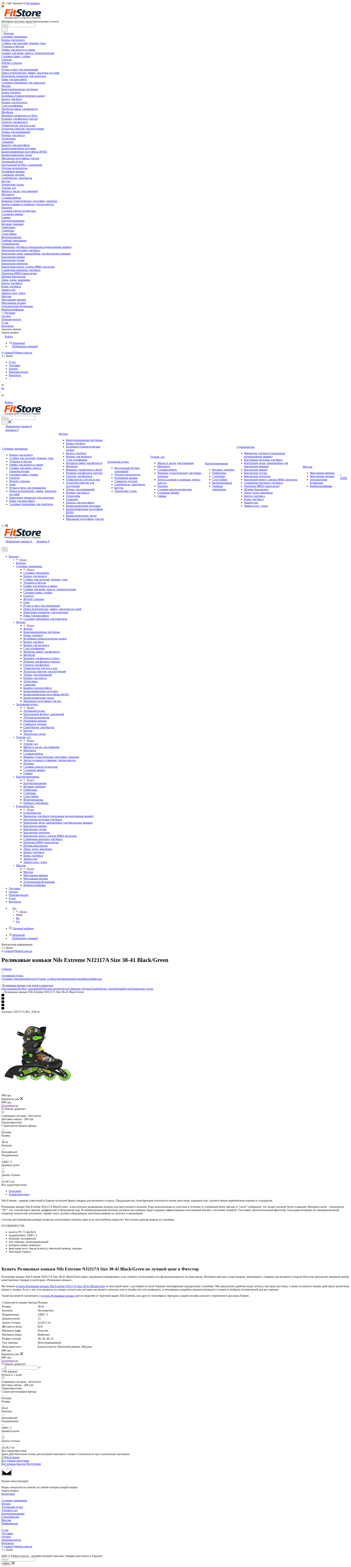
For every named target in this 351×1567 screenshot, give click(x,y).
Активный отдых (34, 710)
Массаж (28, 872)
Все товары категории (15, 1460)
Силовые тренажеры (36, 572)
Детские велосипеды (55, 988)
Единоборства (32, 812)
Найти (6, 1563)
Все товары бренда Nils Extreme (21, 1463)
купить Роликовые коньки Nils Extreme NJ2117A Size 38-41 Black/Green (60, 1286)
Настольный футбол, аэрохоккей (21, 988)
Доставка (7, 1533)
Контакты (7, 1543)
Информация (9, 1523)
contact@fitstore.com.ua (18, 352)
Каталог (21, 563)
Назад (23, 559)
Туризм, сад (30, 743)
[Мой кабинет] (3, 545)
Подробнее (33, 3)
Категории (8, 1493)
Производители (11, 1539)
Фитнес (28, 628)
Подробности (9, 1105)
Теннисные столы (142, 988)
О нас (5, 1530)
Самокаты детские (79, 988)
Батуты (126, 988)
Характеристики (19, 1194)
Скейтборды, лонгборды (106, 988)
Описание (15, 1191)
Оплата (6, 1536)
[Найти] (4, 29)
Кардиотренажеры (34, 783)
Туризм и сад (9, 1510)
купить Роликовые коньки (57, 1295)
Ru (18, 918)
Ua (18, 921)
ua (2, 388)
